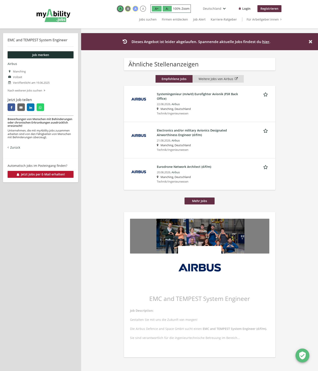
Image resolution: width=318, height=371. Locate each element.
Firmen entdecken (175, 19)
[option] (120, 9)
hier (265, 41)
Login (246, 8)
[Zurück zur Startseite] (53, 15)
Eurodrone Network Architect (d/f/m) (184, 167)
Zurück (15, 147)
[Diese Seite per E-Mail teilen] (21, 107)
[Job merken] (266, 94)
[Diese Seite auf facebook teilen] (11, 107)
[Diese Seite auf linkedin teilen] (30, 107)
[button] (311, 42)
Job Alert (199, 19)
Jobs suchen (148, 19)
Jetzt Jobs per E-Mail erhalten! (43, 174)
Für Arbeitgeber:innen (263, 19)
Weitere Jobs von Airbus (216, 79)
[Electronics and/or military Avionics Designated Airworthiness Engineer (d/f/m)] (138, 135)
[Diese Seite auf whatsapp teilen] (40, 107)
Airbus (12, 64)
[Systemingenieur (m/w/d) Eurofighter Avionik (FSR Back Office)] (138, 99)
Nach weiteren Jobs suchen (25, 90)
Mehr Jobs (199, 201)
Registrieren (269, 8)
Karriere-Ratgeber (224, 19)
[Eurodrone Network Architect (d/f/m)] (138, 171)
